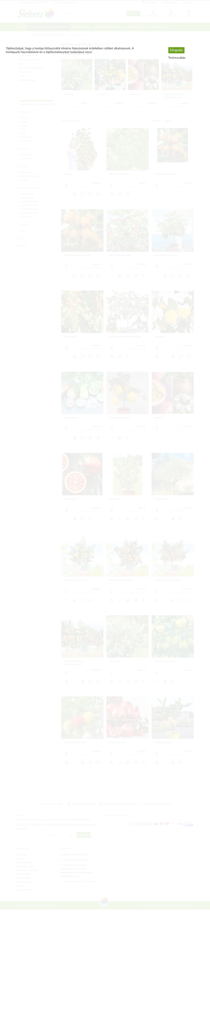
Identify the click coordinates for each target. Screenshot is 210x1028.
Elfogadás (176, 50)
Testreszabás (177, 57)
